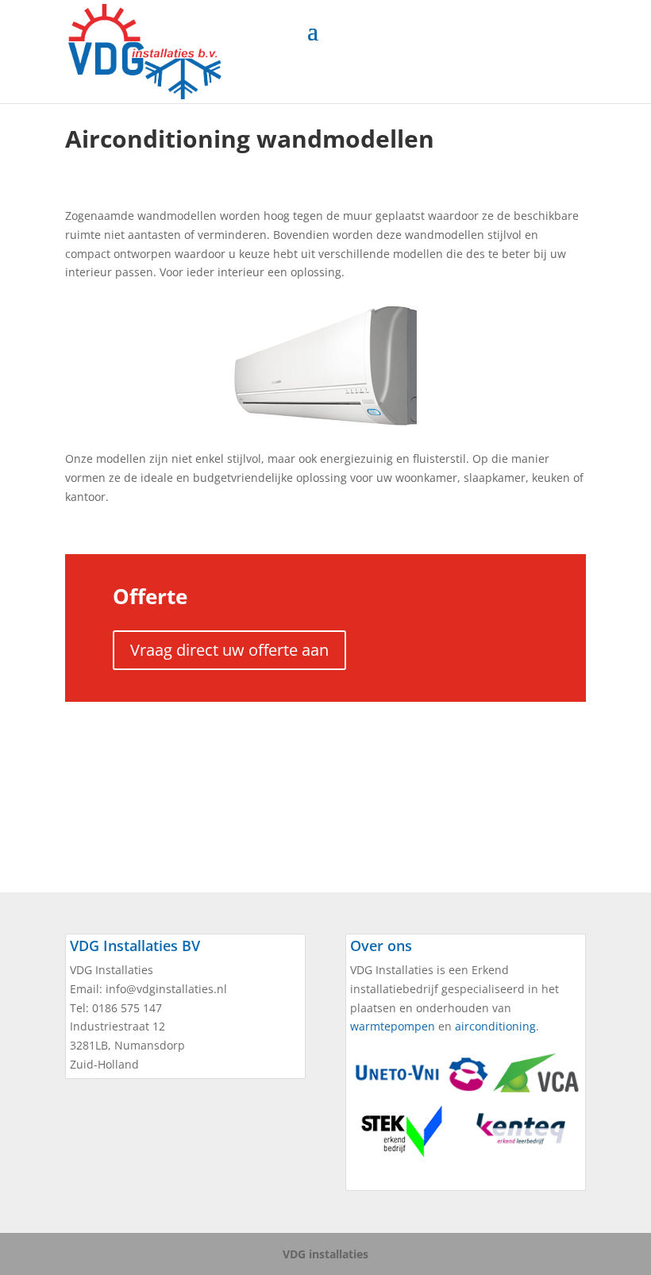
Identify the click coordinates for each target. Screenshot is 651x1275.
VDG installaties (325, 1254)
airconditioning (495, 1026)
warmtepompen (392, 1026)
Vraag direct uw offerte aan (229, 650)
